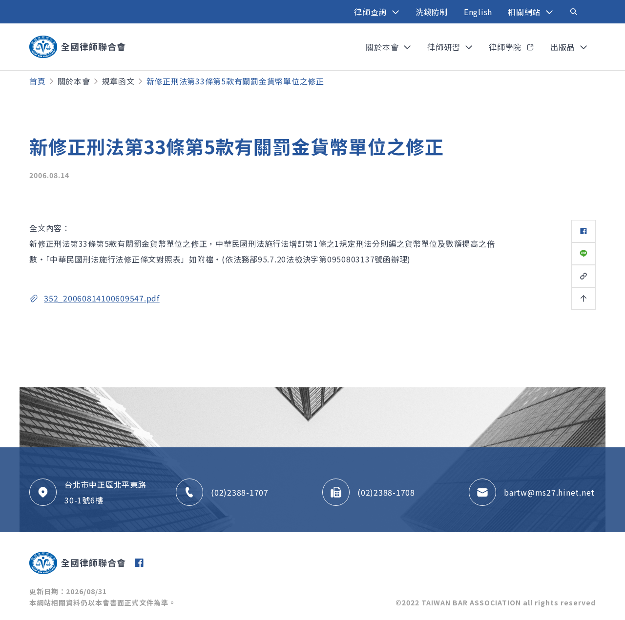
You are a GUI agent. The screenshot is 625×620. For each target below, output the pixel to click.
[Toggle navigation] (574, 11)
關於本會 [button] (383, 47)
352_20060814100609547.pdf (102, 298)
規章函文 (118, 81)
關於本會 (74, 81)
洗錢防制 (432, 12)
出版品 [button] (563, 47)
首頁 (37, 81)
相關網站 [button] (525, 12)
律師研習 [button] (444, 47)
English (478, 12)
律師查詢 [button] (371, 12)
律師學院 (506, 47)
